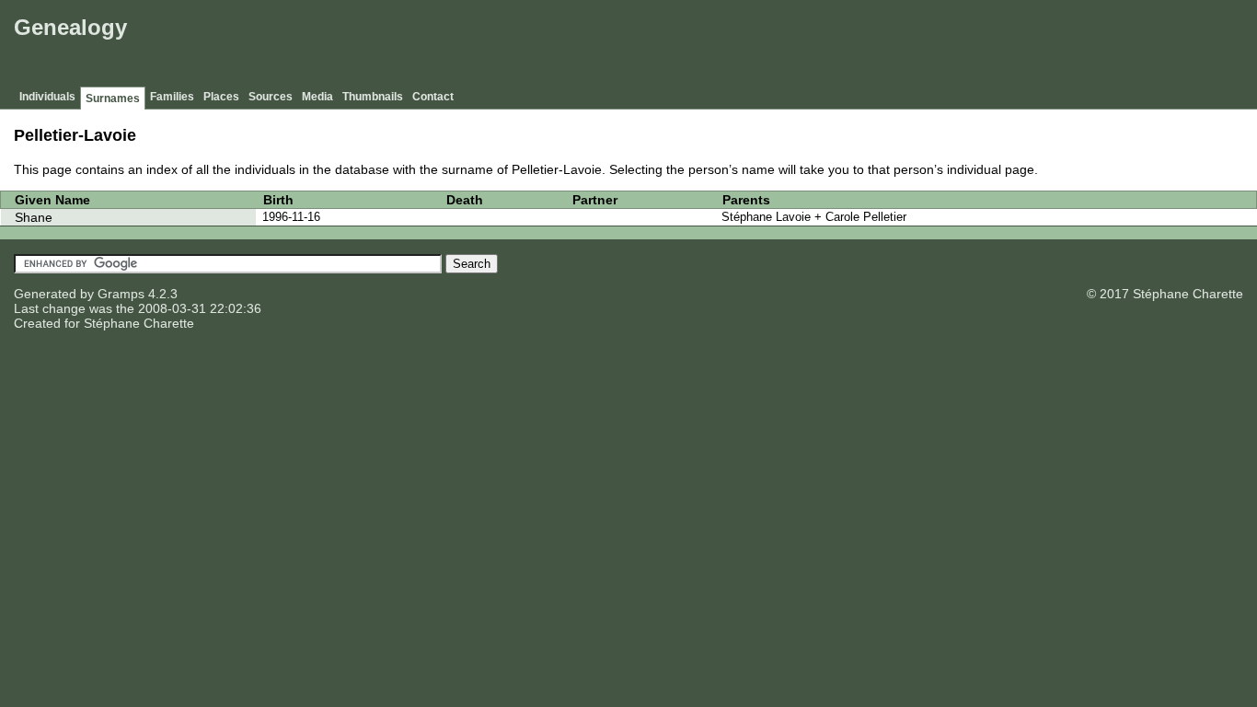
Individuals (47, 96)
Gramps (121, 293)
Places (221, 96)
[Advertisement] (917, 46)
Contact (433, 96)
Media (317, 96)
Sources (270, 96)
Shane (33, 217)
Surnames (113, 98)
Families (172, 96)
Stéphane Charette (139, 323)
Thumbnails (372, 96)
